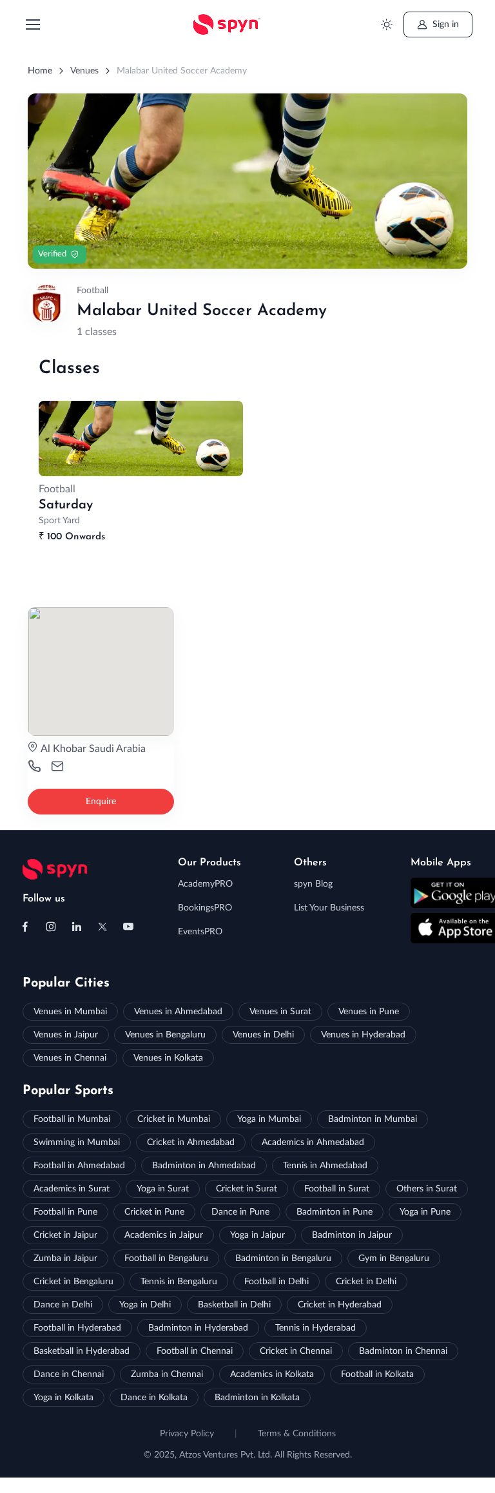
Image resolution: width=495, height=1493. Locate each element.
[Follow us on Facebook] (25, 926)
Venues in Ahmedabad (178, 1011)
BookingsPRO (205, 907)
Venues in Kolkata (168, 1058)
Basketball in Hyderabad (82, 1351)
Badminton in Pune (334, 1212)
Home (40, 70)
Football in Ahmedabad (79, 1165)
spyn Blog (313, 884)
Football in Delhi (276, 1281)
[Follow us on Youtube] (128, 926)
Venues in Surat (280, 1011)
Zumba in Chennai (167, 1374)
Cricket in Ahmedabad (191, 1142)
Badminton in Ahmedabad (204, 1165)
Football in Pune (65, 1212)
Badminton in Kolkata (257, 1397)
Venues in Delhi (263, 1034)
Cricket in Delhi (366, 1281)
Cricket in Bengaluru (73, 1281)
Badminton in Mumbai (372, 1119)
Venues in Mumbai (70, 1011)
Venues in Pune (368, 1011)
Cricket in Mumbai (173, 1119)
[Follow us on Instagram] (51, 926)
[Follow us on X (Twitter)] (102, 926)
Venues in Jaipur (66, 1034)
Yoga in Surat (163, 1188)
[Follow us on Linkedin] (77, 926)
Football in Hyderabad (77, 1328)
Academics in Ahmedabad (313, 1142)
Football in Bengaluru (166, 1258)
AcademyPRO (205, 884)
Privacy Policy (187, 1433)
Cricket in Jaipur (65, 1235)
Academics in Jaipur (163, 1235)
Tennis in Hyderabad (315, 1328)
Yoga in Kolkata (63, 1397)
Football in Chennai (195, 1351)
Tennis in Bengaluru (179, 1281)
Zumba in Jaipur (65, 1258)
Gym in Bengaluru (393, 1258)
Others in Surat (426, 1188)
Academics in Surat (72, 1188)
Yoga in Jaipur (257, 1235)
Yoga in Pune (425, 1212)
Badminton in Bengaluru (283, 1258)
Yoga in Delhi (145, 1304)
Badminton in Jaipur (352, 1235)
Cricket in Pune (154, 1212)
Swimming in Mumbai (77, 1142)
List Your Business (329, 907)
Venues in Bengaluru (165, 1034)
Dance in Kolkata (154, 1397)
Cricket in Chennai (296, 1351)
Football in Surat (336, 1188)
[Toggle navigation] (32, 24)
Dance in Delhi (63, 1304)
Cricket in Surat (246, 1188)
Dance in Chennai (69, 1374)
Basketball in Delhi (234, 1304)
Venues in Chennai (70, 1058)
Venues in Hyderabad (363, 1034)
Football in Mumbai (72, 1119)
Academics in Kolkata (272, 1374)
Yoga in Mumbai (269, 1119)
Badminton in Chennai (403, 1351)
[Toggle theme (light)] (387, 25)
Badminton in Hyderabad (198, 1328)
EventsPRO (200, 931)
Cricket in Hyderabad (340, 1304)
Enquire (101, 801)
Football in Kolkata (377, 1374)
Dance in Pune (240, 1212)
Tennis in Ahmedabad (325, 1165)
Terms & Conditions (297, 1433)
